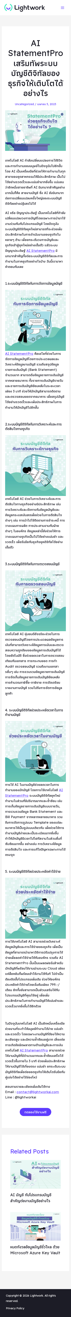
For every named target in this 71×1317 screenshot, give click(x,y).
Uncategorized (24, 104)
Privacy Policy (15, 1308)
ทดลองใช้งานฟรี (35, 1112)
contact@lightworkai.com (38, 1092)
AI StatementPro (40, 250)
